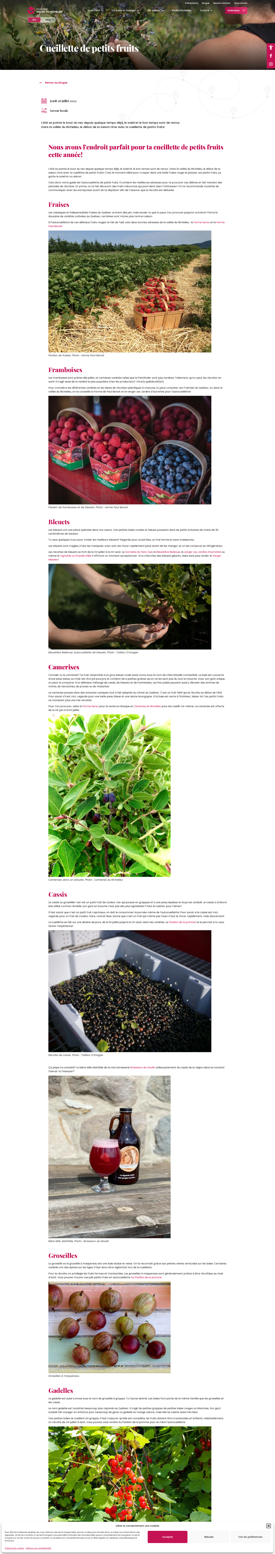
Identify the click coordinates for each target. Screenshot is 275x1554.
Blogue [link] (205, 3)
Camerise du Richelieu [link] (147, 706)
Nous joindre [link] (240, 3)
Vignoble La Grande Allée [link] (76, 556)
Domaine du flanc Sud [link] (138, 552)
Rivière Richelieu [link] (181, 10)
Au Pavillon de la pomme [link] (146, 1277)
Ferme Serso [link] (202, 222)
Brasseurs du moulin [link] (142, 1067)
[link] (271, 47)
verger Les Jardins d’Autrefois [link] (202, 552)
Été (36, 19)
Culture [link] (204, 10)
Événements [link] (191, 3)
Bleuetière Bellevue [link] (168, 552)
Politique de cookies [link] (14, 1548)
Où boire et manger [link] (124, 10)
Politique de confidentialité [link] (38, 1548)
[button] (268, 1525)
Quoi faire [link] (94, 10)
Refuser (209, 1537)
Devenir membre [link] (221, 3)
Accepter (167, 1537)
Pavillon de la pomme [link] (182, 922)
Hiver (50, 19)
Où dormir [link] (154, 10)
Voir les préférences (250, 1537)
